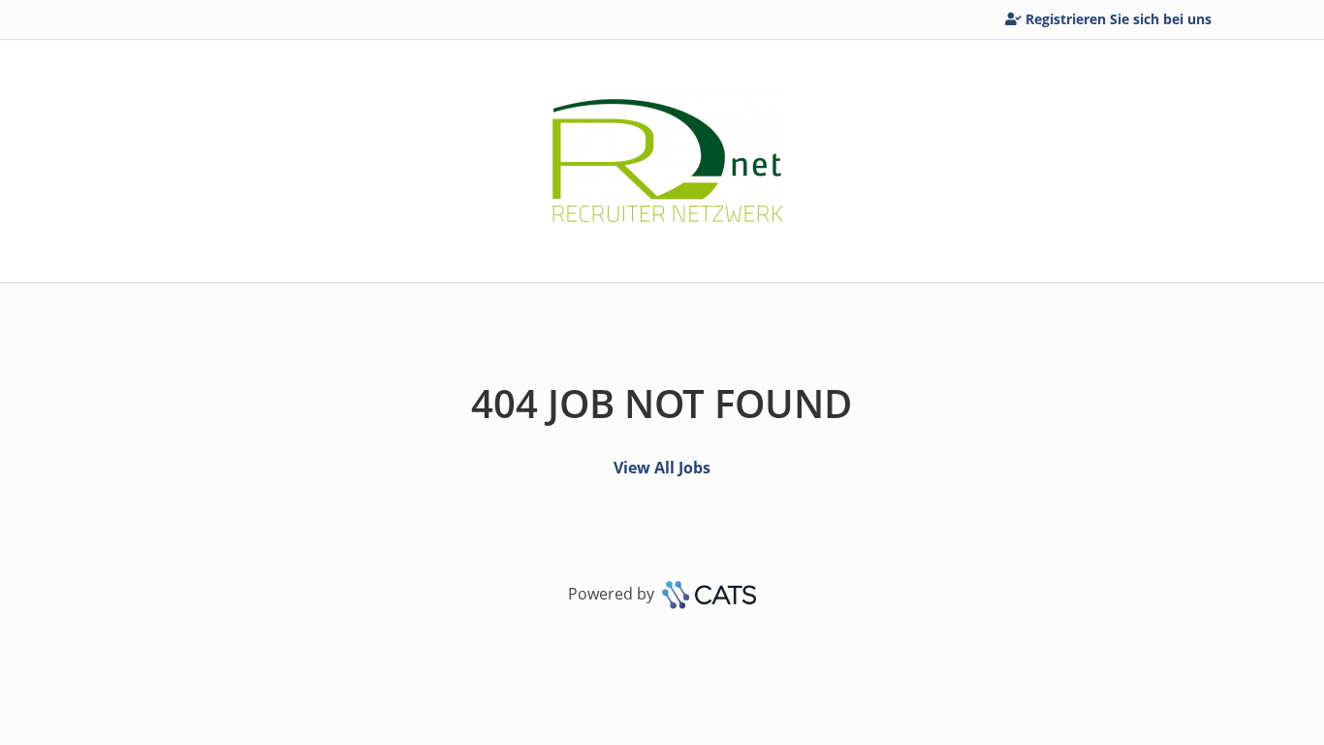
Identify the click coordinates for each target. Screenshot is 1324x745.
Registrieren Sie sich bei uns (1118, 19)
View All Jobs (662, 467)
